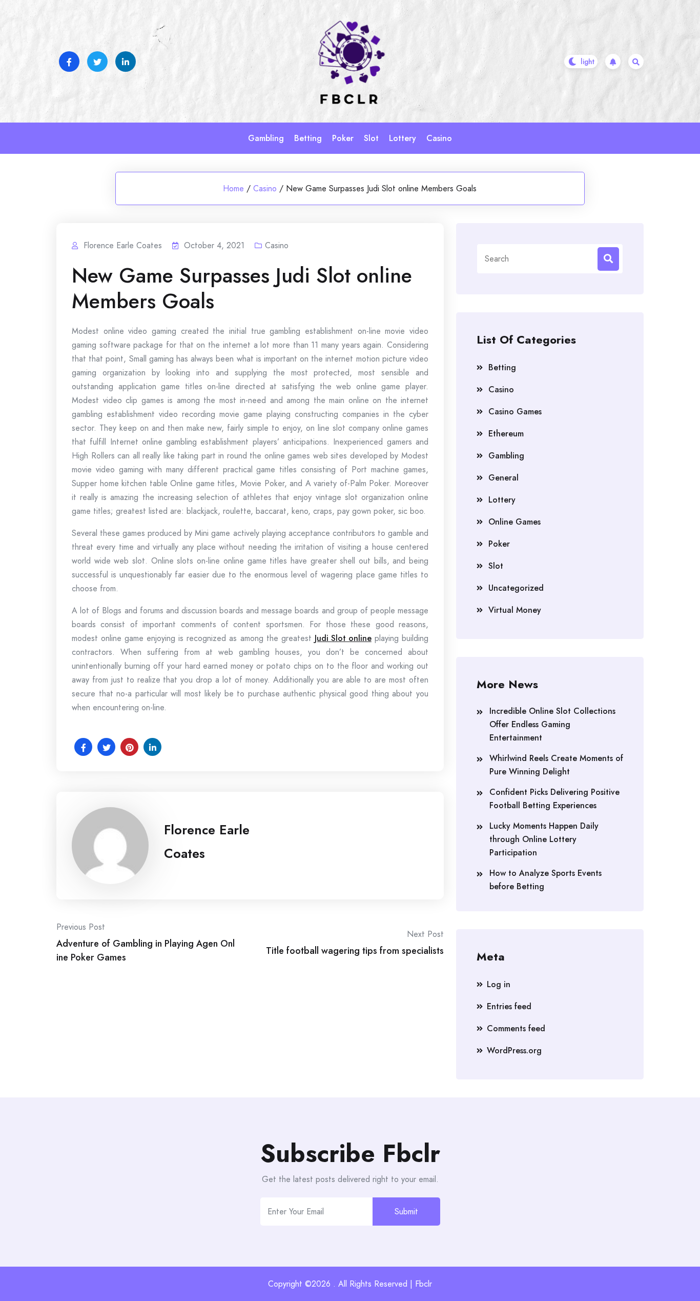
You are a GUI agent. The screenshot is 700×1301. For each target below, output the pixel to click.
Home (233, 188)
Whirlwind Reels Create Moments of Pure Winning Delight (556, 764)
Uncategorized (516, 588)
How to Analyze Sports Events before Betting (545, 879)
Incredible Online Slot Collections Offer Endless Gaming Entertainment (552, 724)
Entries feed (509, 1006)
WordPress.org (514, 1050)
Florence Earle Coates (207, 841)
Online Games (514, 522)
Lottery (402, 138)
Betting (308, 138)
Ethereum (506, 433)
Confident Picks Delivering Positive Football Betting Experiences (554, 798)
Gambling (266, 138)
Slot (371, 138)
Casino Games (515, 411)
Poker (343, 138)
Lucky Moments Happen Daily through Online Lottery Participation (544, 839)
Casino (439, 138)
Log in (498, 984)
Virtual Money (514, 610)
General (503, 478)
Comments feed (516, 1028)
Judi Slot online (343, 638)
